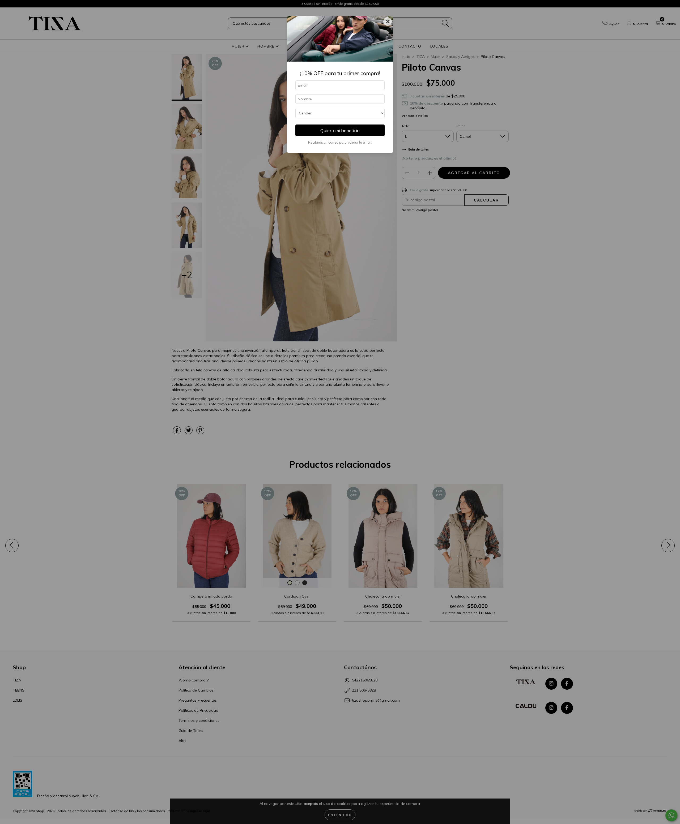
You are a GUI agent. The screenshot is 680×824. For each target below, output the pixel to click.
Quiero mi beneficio (340, 130)
